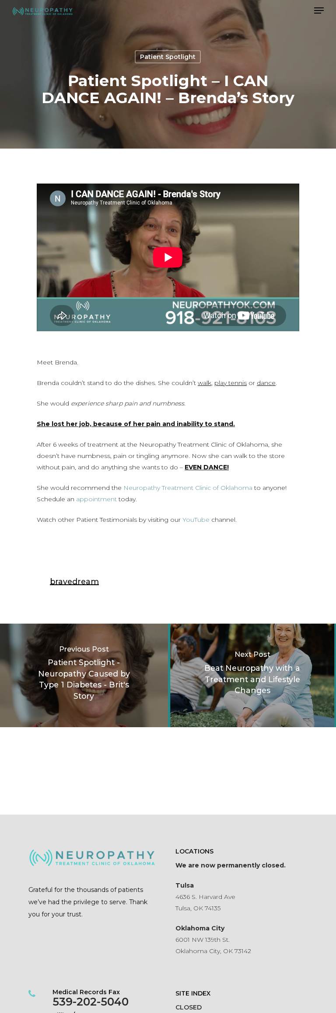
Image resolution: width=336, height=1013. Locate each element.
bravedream (74, 581)
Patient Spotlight (168, 57)
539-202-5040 (90, 1001)
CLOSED (188, 1007)
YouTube (196, 520)
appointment (96, 499)
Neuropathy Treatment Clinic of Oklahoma (187, 488)
